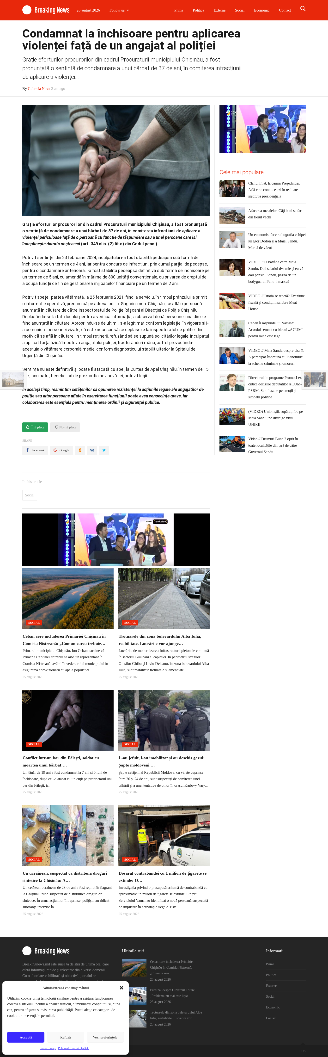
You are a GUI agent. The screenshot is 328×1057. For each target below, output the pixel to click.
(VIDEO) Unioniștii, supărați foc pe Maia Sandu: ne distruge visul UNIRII (275, 418)
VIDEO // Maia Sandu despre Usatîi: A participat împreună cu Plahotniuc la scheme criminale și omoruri (276, 356)
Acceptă (26, 1037)
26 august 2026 (88, 10)
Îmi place (37, 427)
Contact (285, 10)
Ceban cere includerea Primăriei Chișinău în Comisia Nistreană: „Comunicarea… (172, 967)
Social (239, 10)
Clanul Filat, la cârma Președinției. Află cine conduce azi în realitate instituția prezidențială (274, 189)
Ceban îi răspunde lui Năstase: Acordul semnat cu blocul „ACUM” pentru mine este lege (275, 329)
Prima (178, 10)
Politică (198, 10)
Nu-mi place (67, 427)
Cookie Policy (48, 1048)
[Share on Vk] (92, 450)
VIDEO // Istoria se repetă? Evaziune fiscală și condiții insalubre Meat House (276, 302)
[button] (121, 987)
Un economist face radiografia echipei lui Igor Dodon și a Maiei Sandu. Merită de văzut (277, 241)
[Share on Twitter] (104, 450)
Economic (261, 10)
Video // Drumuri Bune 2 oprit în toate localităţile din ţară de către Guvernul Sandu (273, 445)
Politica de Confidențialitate (73, 1048)
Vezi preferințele (105, 1037)
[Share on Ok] (80, 450)
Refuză (65, 1037)
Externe (219, 10)
